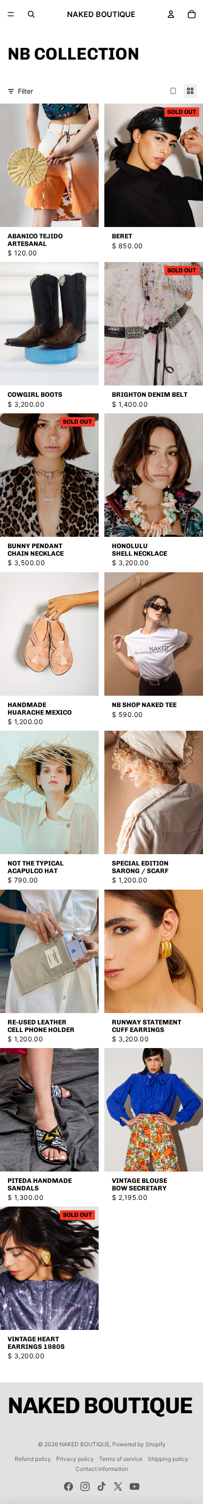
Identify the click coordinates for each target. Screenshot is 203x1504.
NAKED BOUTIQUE (84, 1444)
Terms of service (121, 1458)
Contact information (102, 1468)
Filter (25, 91)
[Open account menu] (171, 14)
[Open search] (31, 14)
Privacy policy (75, 1458)
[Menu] (11, 14)
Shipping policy (168, 1458)
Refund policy (33, 1458)
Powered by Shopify (139, 1444)
